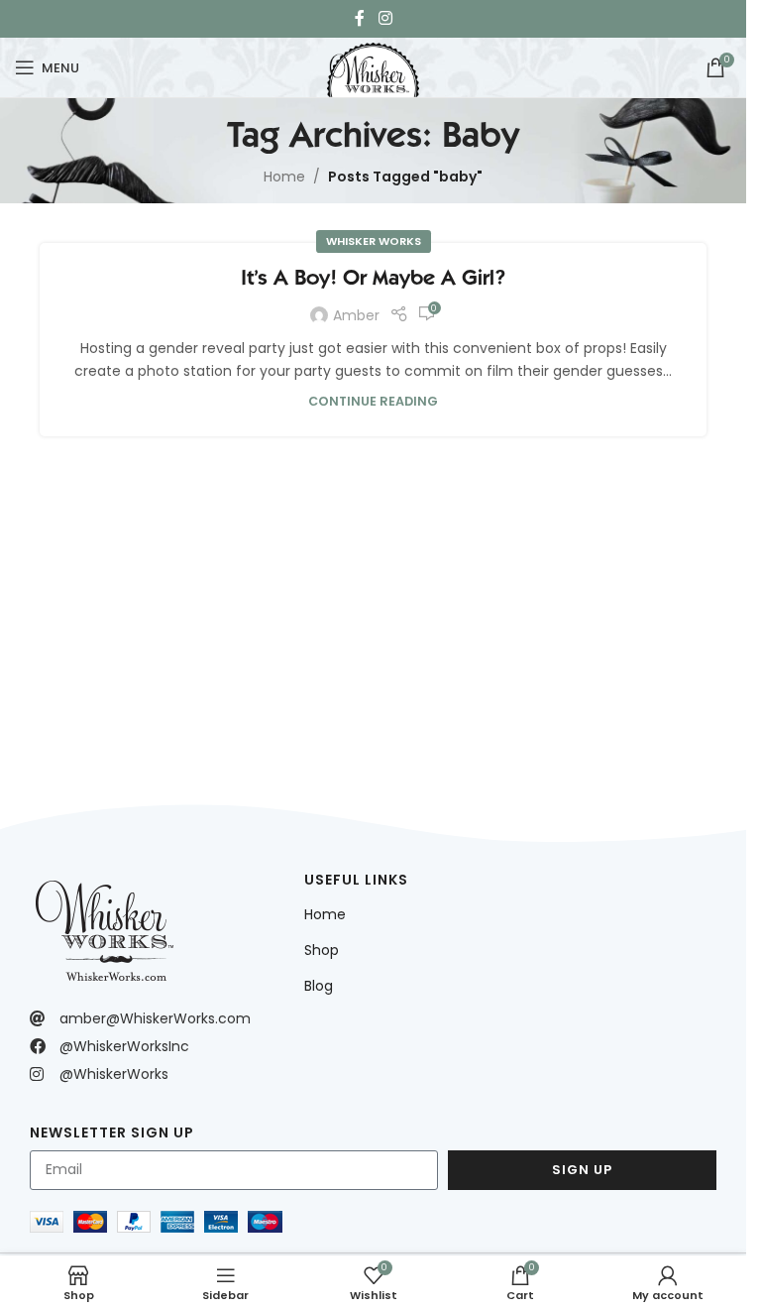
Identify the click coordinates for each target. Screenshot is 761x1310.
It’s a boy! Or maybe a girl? (373, 277)
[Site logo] (372, 65)
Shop (321, 950)
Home (284, 176)
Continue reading (373, 401)
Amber (356, 315)
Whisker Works (373, 241)
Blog (318, 986)
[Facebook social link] (360, 18)
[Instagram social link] (385, 18)
